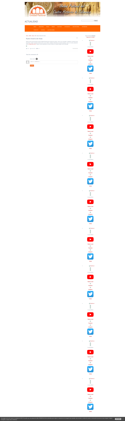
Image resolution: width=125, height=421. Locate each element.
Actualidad (31, 21)
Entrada (92, 37)
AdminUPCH (33, 48)
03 (35, 35)
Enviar (32, 65)
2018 (30, 35)
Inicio (27, 35)
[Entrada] (37, 59)
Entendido (118, 418)
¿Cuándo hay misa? (32, 44)
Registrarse (88, 37)
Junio (33, 35)
